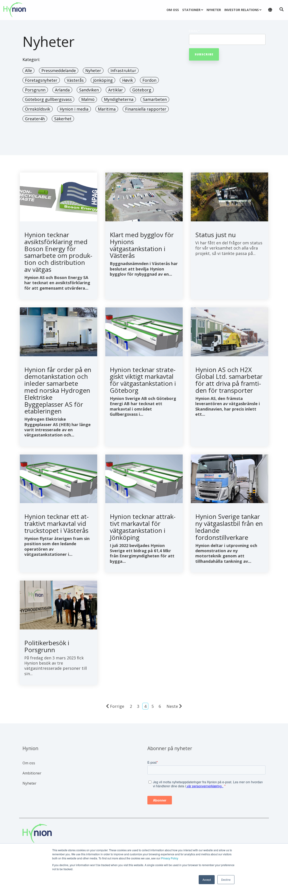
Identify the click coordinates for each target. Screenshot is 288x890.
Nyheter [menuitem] (29, 783)
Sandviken (89, 90)
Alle (28, 70)
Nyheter (214, 10)
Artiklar (115, 90)
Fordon (149, 80)
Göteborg (141, 90)
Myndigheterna (118, 99)
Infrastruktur (123, 70)
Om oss (172, 10)
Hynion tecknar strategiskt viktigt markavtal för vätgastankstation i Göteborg (143, 380)
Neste (172, 706)
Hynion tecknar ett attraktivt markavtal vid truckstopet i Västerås (56, 523)
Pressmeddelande (58, 70)
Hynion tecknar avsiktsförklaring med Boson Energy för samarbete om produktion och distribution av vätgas (58, 252)
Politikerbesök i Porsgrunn (46, 646)
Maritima (107, 109)
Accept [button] (206, 879)
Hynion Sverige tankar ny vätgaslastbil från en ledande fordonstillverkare (229, 526)
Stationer (191, 10)
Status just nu (215, 234)
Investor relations (241, 10)
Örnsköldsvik (37, 109)
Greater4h (35, 118)
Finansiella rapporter (145, 109)
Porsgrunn (35, 90)
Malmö (87, 99)
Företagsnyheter (41, 80)
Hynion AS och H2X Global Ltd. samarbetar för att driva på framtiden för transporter (229, 380)
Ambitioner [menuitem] (31, 773)
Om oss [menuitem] (28, 763)
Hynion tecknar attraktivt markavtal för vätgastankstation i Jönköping (143, 526)
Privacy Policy (169, 858)
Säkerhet (63, 118)
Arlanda (62, 90)
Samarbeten (155, 99)
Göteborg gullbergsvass (48, 99)
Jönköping (103, 80)
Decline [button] (226, 879)
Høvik (127, 80)
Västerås (75, 80)
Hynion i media (74, 109)
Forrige (117, 706)
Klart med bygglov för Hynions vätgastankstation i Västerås (142, 245)
